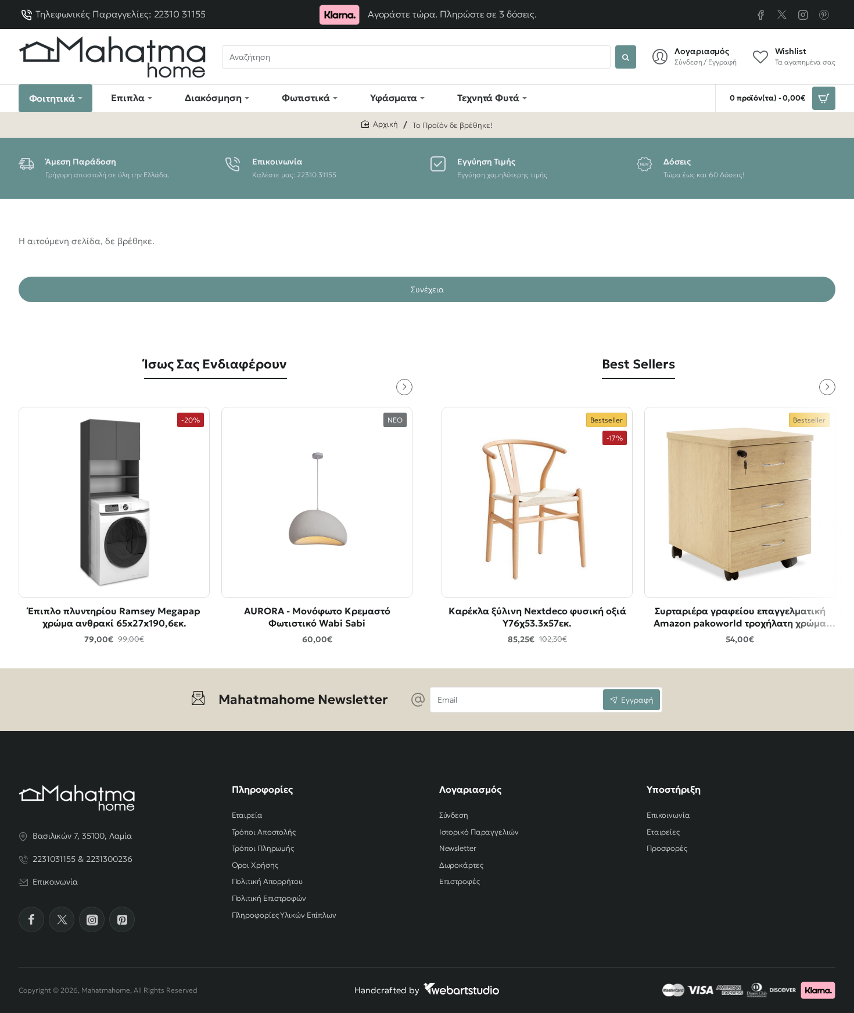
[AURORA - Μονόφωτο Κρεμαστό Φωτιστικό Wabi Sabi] (317, 502)
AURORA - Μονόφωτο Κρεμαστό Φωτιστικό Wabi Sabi (317, 617)
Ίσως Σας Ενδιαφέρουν (215, 364)
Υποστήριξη (674, 789)
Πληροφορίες (262, 789)
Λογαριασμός (470, 789)
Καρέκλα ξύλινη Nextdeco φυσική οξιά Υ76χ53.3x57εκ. (537, 617)
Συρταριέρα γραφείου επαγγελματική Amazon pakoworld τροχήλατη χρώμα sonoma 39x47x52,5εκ (740, 617)
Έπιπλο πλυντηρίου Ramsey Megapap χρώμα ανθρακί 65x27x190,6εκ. (114, 617)
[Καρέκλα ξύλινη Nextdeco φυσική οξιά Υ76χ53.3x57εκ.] (537, 502)
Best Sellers (638, 364)
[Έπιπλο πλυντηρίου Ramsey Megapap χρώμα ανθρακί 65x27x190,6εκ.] (114, 502)
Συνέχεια (427, 289)
